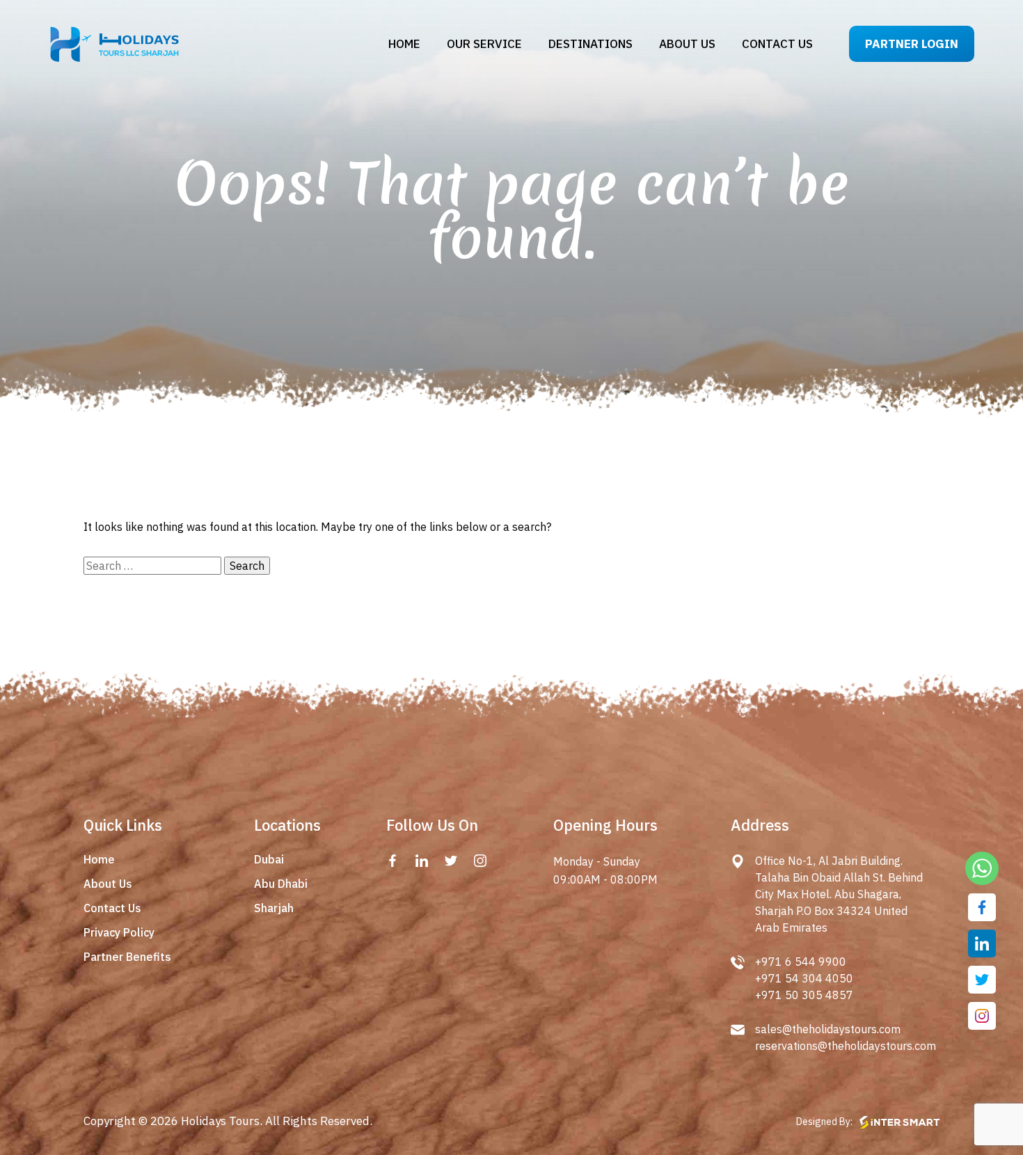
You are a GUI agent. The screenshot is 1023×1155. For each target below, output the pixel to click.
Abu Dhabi (281, 884)
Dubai (269, 859)
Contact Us (112, 908)
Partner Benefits (127, 957)
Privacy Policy (119, 932)
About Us (108, 884)
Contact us (777, 43)
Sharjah (274, 908)
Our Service (484, 43)
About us (687, 43)
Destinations (590, 43)
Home (404, 43)
